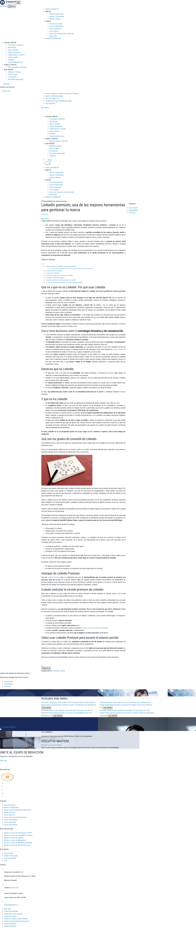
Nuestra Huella (12, 57)
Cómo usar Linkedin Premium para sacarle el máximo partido (64, 282)
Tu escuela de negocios (15, 45)
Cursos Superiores (55, 29)
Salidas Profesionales (11, 856)
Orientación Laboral (59, 671)
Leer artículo (46, 708)
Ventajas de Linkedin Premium (56, 278)
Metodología (12, 47)
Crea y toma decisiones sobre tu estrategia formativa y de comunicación (72, 268)
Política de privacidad (11, 911)
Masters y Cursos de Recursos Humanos (17, 845)
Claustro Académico (14, 52)
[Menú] (18, 2)
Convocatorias (133, 208)
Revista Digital (12, 74)
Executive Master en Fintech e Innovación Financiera (62, 94)
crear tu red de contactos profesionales (95, 628)
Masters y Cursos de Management (15, 840)
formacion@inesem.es (11, 905)
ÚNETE (2, 695)
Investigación (12, 77)
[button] (49, 160)
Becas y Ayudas (13, 50)
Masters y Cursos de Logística (13, 838)
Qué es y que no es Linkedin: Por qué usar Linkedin (61, 266)
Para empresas (50, 103)
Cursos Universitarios (56, 24)
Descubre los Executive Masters (51, 745)
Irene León (44, 214)
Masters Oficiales (55, 19)
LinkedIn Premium (54, 577)
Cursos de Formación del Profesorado (62, 34)
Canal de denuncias (10, 924)
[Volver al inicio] (52, 112)
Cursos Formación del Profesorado (15, 817)
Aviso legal (7, 909)
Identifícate (3, 6)
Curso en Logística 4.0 (52, 98)
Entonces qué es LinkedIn (54, 271)
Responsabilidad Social (15, 62)
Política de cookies (10, 916)
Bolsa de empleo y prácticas (17, 67)
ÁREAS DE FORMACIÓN (53, 38)
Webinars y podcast (56, 146)
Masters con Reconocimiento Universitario (17, 810)
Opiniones (53, 156)
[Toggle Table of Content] (42, 264)
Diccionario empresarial (15, 79)
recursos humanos (118, 349)
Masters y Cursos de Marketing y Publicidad (18, 843)
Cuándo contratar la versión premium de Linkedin (61, 280)
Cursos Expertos (9, 815)
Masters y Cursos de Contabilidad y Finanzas (18, 835)
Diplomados (53, 36)
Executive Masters (10, 805)
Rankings (11, 60)
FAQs (5, 861)
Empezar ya (46, 668)
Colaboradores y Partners (16, 55)
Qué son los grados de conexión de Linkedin (60, 275)
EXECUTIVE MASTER (52, 9)
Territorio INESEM (10, 858)
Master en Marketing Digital (54, 96)
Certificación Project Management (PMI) (58, 101)
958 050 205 (6, 91)
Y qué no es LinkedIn (53, 273)
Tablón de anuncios (10, 926)
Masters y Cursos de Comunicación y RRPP (18, 833)
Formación (132, 213)
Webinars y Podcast (14, 72)
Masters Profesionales (57, 16)
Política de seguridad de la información (16, 921)
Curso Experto (54, 31)
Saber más (3, 760)
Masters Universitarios (57, 14)
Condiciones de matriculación (13, 914)
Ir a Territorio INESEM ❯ (8, 727)
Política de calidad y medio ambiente (16, 919)
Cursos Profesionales (56, 26)
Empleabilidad (133, 210)
